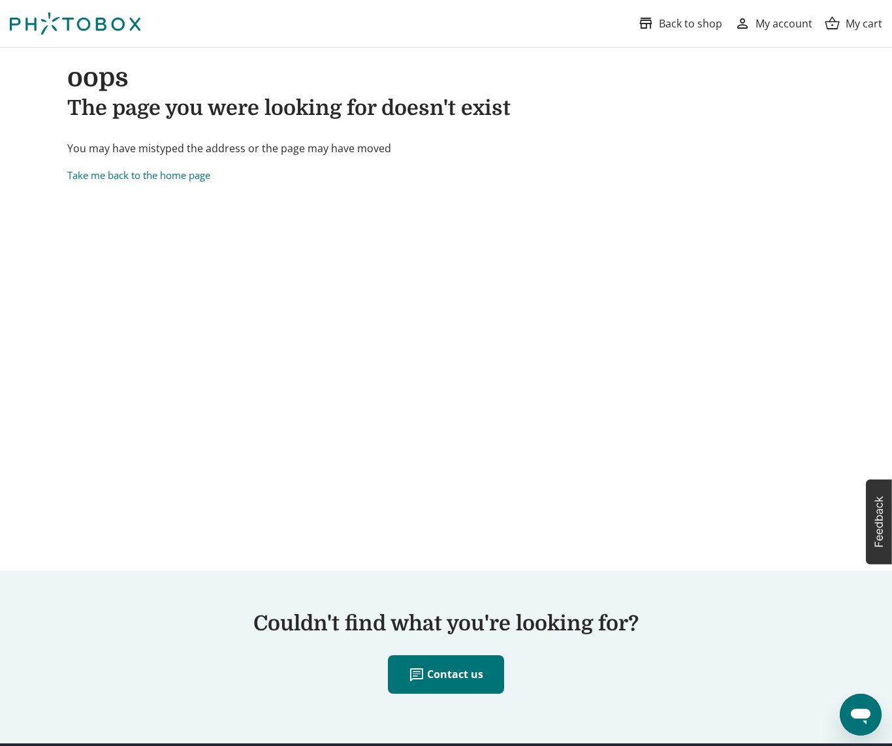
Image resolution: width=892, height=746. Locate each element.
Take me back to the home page (138, 175)
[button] (879, 521)
